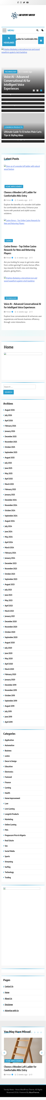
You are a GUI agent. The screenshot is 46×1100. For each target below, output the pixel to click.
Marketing (9, 819)
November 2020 (11, 626)
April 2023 (9, 605)
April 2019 (9, 722)
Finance (8, 782)
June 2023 (8, 595)
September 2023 (11, 579)
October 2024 (10, 510)
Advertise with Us (12, 1010)
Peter (8, 200)
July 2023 (8, 589)
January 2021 (10, 616)
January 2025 (10, 494)
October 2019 (10, 695)
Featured (8, 777)
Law (6, 803)
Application (9, 740)
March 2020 (9, 669)
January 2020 (10, 679)
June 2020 (8, 653)
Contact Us (9, 986)
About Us (8, 998)
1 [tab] (34, 91)
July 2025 (8, 462)
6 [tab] (34, 1032)
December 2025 (11, 436)
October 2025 (10, 447)
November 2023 (11, 568)
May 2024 (9, 536)
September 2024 (11, 515)
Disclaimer (9, 1004)
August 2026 (10, 410)
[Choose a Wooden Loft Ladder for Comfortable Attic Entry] (23, 70)
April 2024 (9, 542)
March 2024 (9, 547)
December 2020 (11, 621)
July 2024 (8, 526)
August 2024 (10, 521)
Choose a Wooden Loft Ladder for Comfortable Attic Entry (18, 84)
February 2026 (10, 425)
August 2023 (9, 584)
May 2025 (9, 473)
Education (9, 766)
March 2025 (9, 484)
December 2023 (10, 563)
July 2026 (8, 415)
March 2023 (9, 611)
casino (9, 241)
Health (7, 793)
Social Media (10, 851)
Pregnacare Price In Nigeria (15, 835)
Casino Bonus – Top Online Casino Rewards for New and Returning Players (20, 250)
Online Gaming (10, 824)
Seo (6, 845)
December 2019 (10, 685)
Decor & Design (11, 761)
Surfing (7, 867)
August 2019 (9, 706)
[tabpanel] (23, 70)
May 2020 (9, 658)
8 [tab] (41, 1032)
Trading (8, 877)
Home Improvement (13, 76)
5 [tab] (31, 1032)
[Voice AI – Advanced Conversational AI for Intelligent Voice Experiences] (23, 288)
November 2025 (11, 441)
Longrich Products (13, 127)
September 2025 (11, 452)
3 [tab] (41, 91)
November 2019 (11, 690)
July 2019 (8, 711)
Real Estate (9, 840)
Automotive (9, 745)
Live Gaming (10, 808)
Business (8, 750)
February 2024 (10, 552)
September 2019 (11, 700)
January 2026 (10, 431)
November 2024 (11, 505)
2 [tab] (38, 91)
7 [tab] (38, 1032)
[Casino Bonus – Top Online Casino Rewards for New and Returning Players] (23, 231)
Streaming (9, 861)
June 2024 (8, 531)
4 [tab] (28, 1032)
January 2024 (10, 558)
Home (7, 992)
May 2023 (8, 600)
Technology (11, 298)
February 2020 (10, 674)
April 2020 (9, 663)
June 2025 (8, 468)
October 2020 (10, 632)
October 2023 (10, 574)
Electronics (9, 771)
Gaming (8, 787)
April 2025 (9, 478)
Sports (7, 856)
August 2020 (10, 642)
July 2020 (8, 647)
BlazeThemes (34, 1092)
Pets (6, 830)
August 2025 (10, 457)
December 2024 (11, 500)
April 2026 (9, 420)
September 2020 (11, 637)
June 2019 (8, 716)
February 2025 (10, 489)
